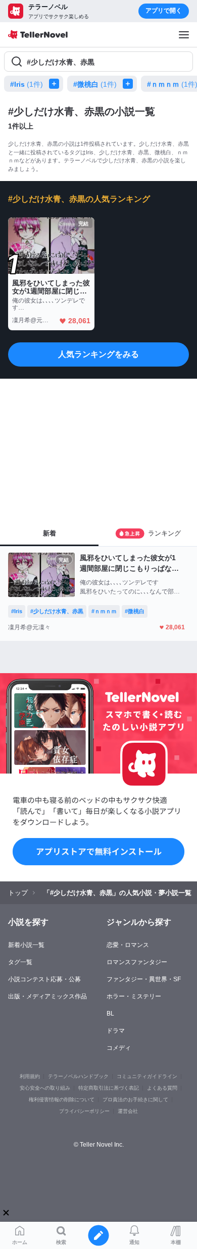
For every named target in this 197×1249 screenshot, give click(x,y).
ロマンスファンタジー (137, 962)
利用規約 (30, 1076)
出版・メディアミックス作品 (47, 996)
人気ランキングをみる (98, 354)
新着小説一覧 (26, 944)
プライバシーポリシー (84, 1111)
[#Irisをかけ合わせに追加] (56, 84)
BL (110, 1013)
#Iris (26, 84)
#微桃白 (95, 84)
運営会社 (128, 1111)
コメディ (119, 1047)
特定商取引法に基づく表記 (108, 1088)
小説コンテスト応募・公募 (44, 979)
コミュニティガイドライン (147, 1076)
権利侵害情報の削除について (61, 1099)
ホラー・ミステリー (134, 996)
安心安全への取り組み (45, 1088)
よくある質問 (162, 1088)
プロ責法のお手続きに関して (135, 1099)
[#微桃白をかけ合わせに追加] (130, 84)
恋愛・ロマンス (128, 944)
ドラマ (116, 1030)
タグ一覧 (20, 962)
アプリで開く (163, 10)
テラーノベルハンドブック (78, 1076)
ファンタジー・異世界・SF (144, 979)
